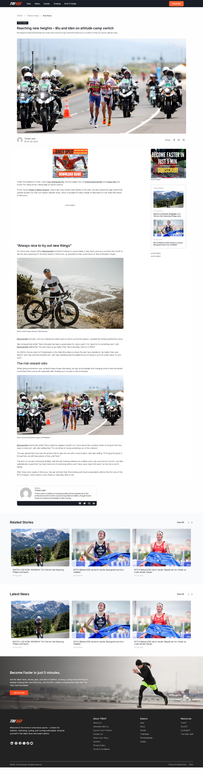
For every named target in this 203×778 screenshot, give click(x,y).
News (37, 3)
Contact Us (98, 734)
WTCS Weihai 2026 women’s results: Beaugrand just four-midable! (168, 244)
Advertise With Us (101, 726)
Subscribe (176, 3)
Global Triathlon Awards (39, 190)
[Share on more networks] (183, 140)
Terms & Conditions (101, 749)
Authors (96, 741)
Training (57, 3)
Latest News (19, 594)
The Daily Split (187, 734)
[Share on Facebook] (174, 140)
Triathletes (144, 734)
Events (47, 3)
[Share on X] (179, 140)
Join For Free (186, 3)
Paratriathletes (146, 738)
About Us (97, 723)
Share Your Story (100, 738)
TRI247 (20, 16)
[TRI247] (16, 3)
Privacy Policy (99, 745)
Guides (143, 741)
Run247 (184, 726)
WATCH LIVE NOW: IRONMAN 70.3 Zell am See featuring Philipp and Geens (167, 216)
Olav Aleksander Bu (55, 182)
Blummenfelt (47, 251)
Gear (29, 3)
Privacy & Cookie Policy (177, 765)
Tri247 (183, 723)
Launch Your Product (102, 730)
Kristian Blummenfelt (33, 33)
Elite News (47, 16)
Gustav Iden (49, 33)
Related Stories (21, 522)
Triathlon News (33, 16)
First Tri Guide (70, 3)
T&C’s (191, 765)
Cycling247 (185, 730)
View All (180, 522)
